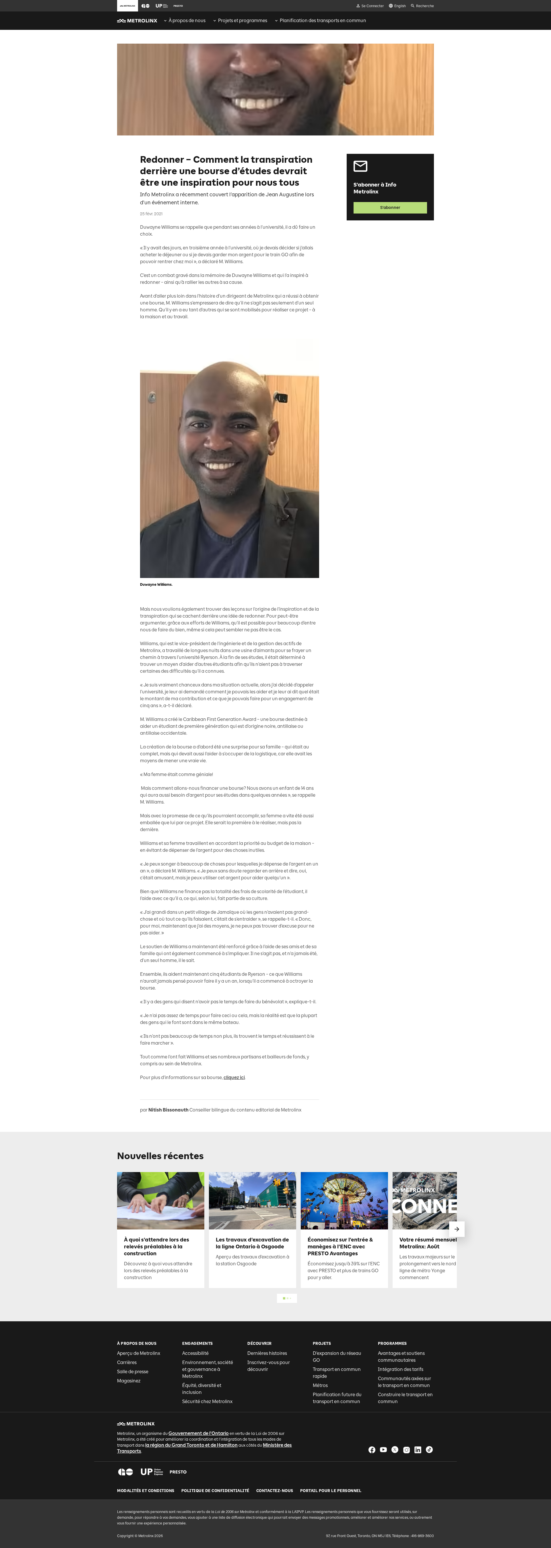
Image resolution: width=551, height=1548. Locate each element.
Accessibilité (195, 1353)
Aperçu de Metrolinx (138, 1353)
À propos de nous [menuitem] (187, 20)
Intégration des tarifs (400, 1369)
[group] (184, 20)
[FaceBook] (372, 1449)
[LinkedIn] (417, 1449)
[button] (145, 6)
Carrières (127, 1362)
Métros (320, 1385)
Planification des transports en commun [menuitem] (323, 20)
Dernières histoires (267, 1353)
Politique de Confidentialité (215, 1491)
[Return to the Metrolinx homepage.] (137, 20)
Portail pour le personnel (331, 1491)
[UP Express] (152, 1472)
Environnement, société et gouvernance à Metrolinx (207, 1369)
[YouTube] (383, 1449)
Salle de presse (132, 1371)
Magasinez (129, 1381)
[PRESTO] (178, 1472)
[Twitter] (394, 1449)
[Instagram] (406, 1449)
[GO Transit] (125, 1472)
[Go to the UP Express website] (162, 5)
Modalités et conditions (145, 1491)
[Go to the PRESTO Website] (178, 5)
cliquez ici (234, 1077)
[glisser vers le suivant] (457, 1229)
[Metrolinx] (136, 1423)
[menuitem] (184, 20)
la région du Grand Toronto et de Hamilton (191, 1445)
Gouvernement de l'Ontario (198, 1433)
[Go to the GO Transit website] (145, 5)
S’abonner (390, 207)
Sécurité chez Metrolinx (207, 1401)
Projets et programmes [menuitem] (242, 20)
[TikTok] (429, 1449)
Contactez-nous (274, 1491)
